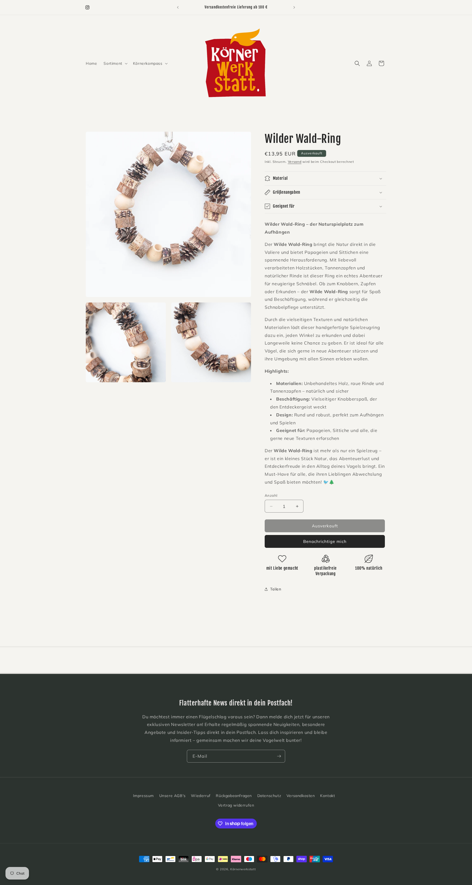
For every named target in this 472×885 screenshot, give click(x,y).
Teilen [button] (275, 589)
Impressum (143, 795)
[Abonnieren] (279, 756)
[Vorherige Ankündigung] (178, 7)
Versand (295, 162)
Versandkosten (301, 795)
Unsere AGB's (172, 795)
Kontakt (327, 795)
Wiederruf (200, 795)
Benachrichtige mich (325, 541)
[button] (114, 63)
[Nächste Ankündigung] (294, 7)
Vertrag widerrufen (236, 805)
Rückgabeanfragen (234, 795)
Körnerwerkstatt (243, 869)
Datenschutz (269, 795)
